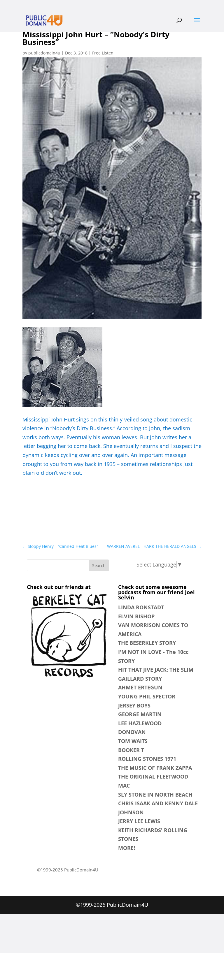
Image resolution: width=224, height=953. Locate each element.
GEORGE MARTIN (140, 714)
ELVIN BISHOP (136, 616)
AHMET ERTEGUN (140, 687)
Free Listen (102, 53)
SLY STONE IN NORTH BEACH (155, 794)
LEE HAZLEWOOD (140, 723)
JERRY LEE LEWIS (139, 821)
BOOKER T (131, 749)
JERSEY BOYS (134, 705)
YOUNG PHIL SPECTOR (146, 696)
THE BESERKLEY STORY (147, 642)
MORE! (126, 847)
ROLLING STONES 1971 (147, 758)
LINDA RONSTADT (141, 607)
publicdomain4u (44, 53)
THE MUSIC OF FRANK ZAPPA (155, 767)
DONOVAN (132, 731)
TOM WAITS (133, 740)
